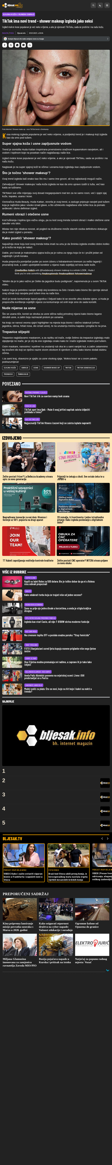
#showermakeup (83, 273)
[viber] (23, 45)
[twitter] (10, 45)
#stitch (31, 270)
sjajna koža (10, 368)
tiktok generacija (86, 368)
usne (35, 368)
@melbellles (21, 270)
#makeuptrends (50, 273)
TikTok (68, 368)
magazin (5, 33)
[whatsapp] (17, 45)
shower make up (52, 368)
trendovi (8, 374)
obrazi (24, 368)
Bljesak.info (21, 33)
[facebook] (4, 45)
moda (12, 33)
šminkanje (23, 374)
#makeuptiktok (66, 273)
